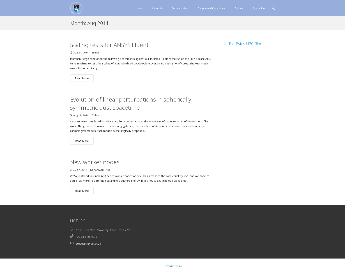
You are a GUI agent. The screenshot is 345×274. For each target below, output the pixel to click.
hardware (99, 169)
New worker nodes (94, 162)
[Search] (273, 8)
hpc (97, 52)
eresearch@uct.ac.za (88, 243)
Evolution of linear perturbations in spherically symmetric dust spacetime (130, 103)
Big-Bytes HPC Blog (245, 43)
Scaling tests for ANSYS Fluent (109, 45)
